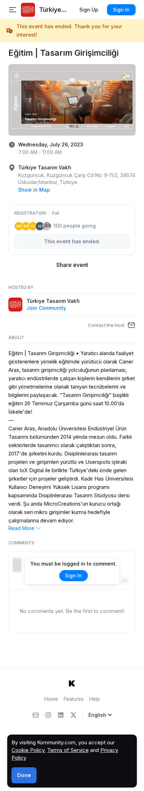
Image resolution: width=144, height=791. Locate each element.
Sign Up (88, 10)
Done (24, 775)
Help (94, 699)
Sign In (121, 10)
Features (74, 699)
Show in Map (34, 190)
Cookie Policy (28, 750)
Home (51, 699)
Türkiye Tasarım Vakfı (53, 301)
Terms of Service (68, 750)
